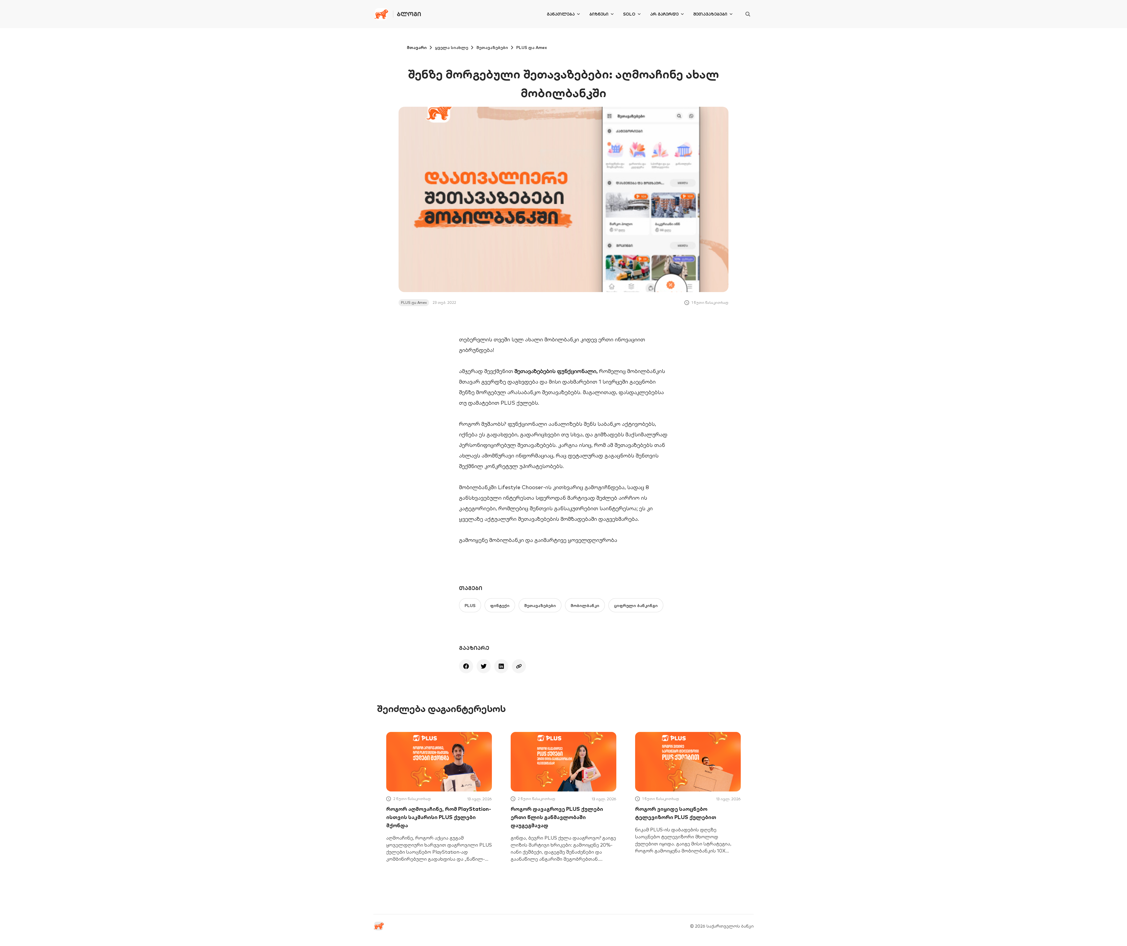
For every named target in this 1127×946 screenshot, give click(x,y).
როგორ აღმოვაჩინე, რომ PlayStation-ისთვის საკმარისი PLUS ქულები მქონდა (438, 817)
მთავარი (417, 47)
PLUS (470, 605)
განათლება (561, 14)
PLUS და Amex (531, 47)
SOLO (629, 14)
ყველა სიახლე (451, 47)
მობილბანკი (507, 540)
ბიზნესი (598, 14)
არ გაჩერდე (664, 14)
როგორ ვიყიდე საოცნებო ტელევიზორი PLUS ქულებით (675, 813)
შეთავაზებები (710, 14)
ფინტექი (499, 605)
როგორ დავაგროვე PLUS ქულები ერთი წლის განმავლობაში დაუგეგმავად (557, 817)
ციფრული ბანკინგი (636, 605)
